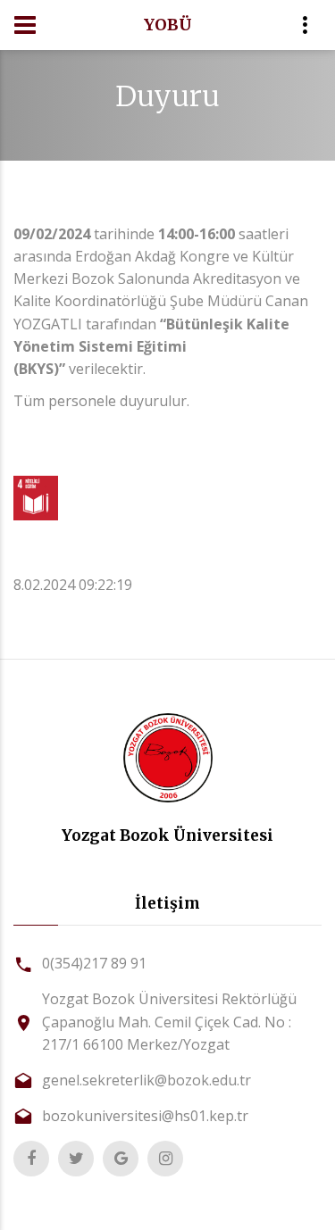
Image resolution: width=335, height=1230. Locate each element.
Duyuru (167, 96)
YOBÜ (168, 24)
